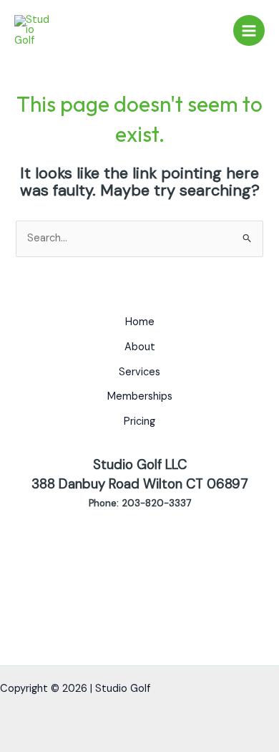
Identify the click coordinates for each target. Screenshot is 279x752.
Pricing (139, 421)
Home (140, 322)
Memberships (139, 396)
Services (139, 372)
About (139, 347)
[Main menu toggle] (249, 31)
